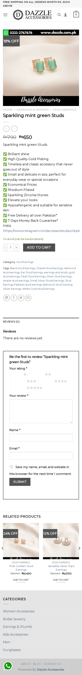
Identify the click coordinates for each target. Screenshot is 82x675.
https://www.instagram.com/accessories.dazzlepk (41, 231)
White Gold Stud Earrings (38, 288)
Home (8, 109)
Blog (37, 663)
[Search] (59, 15)
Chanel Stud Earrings (49, 268)
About (25, 663)
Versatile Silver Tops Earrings (61, 567)
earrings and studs (55, 272)
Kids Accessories (15, 634)
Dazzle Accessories (50, 669)
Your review (18, 395)
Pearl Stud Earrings (33, 276)
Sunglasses (12, 650)
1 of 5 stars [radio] (15, 374)
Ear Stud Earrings (32, 272)
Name (14, 430)
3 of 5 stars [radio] (19, 381)
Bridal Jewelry (14, 619)
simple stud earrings (16, 280)
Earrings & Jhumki (17, 627)
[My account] (65, 14)
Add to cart (39, 247)
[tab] (41, 322)
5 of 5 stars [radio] (19, 387)
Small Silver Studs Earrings (47, 280)
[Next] (79, 556)
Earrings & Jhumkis (33, 109)
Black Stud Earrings (22, 268)
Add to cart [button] (21, 579)
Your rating (18, 368)
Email (14, 448)
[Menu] (5, 15)
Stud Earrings (65, 109)
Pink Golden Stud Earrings (21, 567)
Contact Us (52, 663)
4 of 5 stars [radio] (46, 381)
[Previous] (3, 556)
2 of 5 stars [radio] (37, 374)
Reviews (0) (11, 321)
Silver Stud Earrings (59, 276)
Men (6, 642)
